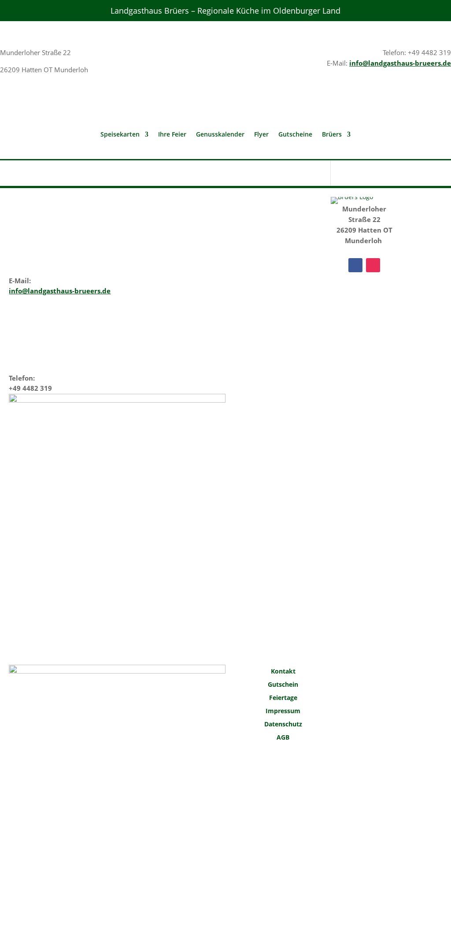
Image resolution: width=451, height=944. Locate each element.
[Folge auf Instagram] (373, 265)
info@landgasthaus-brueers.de (400, 63)
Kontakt (283, 671)
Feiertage (283, 698)
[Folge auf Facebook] (355, 265)
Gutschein (283, 685)
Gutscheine (295, 134)
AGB (283, 737)
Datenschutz (283, 724)
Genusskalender (220, 134)
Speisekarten (120, 134)
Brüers (332, 134)
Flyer (261, 134)
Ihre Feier (172, 134)
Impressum (283, 711)
